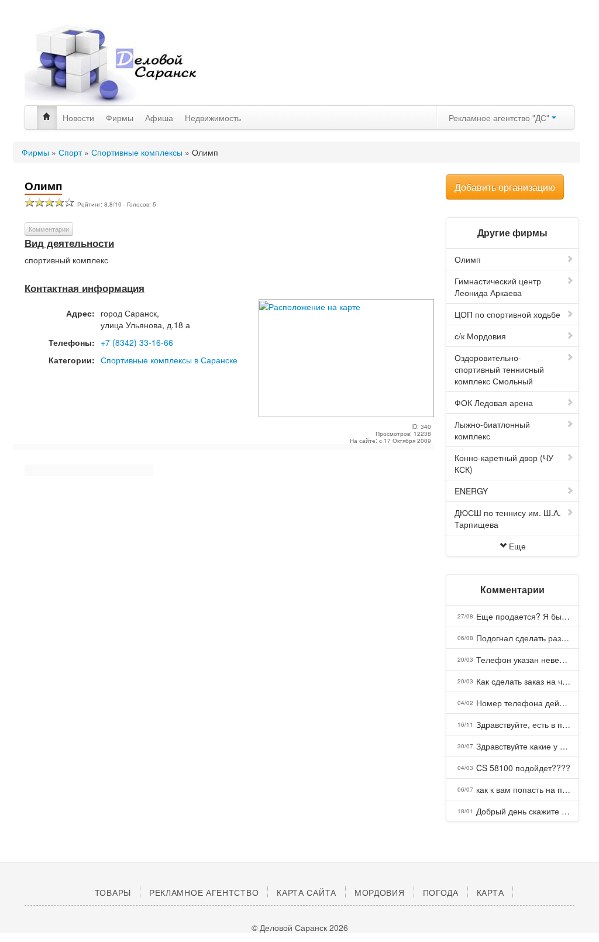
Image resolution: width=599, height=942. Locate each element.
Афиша (159, 117)
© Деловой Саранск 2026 (300, 927)
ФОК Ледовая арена (494, 402)
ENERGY (471, 491)
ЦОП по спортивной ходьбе (507, 314)
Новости (78, 117)
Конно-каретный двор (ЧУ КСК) (504, 463)
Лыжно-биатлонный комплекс (492, 430)
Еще (517, 546)
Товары (113, 892)
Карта (490, 892)
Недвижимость (213, 117)
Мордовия (379, 892)
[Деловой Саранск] (112, 64)
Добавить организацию (505, 187)
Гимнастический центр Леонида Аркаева (498, 286)
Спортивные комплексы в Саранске (169, 360)
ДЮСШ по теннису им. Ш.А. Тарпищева (508, 518)
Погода (441, 892)
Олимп (468, 259)
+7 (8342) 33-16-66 (137, 342)
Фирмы (119, 117)
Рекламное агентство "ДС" (500, 117)
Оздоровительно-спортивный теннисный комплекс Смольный (499, 369)
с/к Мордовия (480, 336)
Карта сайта (306, 892)
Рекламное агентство (204, 892)
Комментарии (49, 228)
